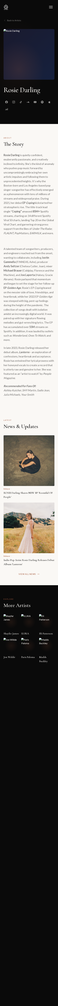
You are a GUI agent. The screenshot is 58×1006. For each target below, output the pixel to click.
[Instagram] (14, 102)
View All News (27, 574)
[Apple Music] (49, 102)
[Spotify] (42, 102)
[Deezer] (7, 109)
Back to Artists (14, 20)
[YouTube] (35, 102)
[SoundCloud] (28, 102)
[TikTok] (21, 102)
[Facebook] (7, 102)
